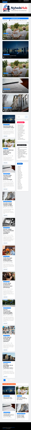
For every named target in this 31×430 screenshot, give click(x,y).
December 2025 (20, 174)
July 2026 (19, 167)
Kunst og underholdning (21, 133)
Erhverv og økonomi (21, 126)
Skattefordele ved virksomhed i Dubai (9, 55)
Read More (5, 136)
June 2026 (19, 168)
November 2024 (20, 187)
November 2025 (20, 175)
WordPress (13, 427)
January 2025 (20, 185)
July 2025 (19, 179)
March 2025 (19, 183)
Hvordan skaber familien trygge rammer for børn (8, 204)
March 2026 (19, 171)
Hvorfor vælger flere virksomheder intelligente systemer (8, 231)
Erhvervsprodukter (20, 127)
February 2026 (20, 172)
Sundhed (19, 137)
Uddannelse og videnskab (21, 139)
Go (26, 116)
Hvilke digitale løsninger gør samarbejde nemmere (7, 339)
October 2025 (20, 176)
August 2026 (19, 166)
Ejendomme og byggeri (21, 125)
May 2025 (19, 181)
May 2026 (19, 169)
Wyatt (5, 38)
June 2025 (19, 180)
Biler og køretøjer (20, 124)
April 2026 (19, 170)
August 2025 (19, 178)
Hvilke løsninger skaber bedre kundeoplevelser (7, 259)
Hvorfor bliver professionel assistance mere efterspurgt (7, 285)
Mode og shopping (20, 135)
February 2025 (20, 184)
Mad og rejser (20, 134)
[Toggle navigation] (15, 15)
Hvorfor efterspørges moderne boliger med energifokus (8, 311)
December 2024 (20, 186)
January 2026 (20, 173)
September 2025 (20, 177)
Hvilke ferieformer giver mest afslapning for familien (13, 35)
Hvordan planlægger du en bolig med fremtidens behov (8, 366)
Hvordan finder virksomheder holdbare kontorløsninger (12, 90)
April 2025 (19, 182)
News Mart (4, 428)
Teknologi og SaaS (20, 138)
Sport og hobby (20, 136)
